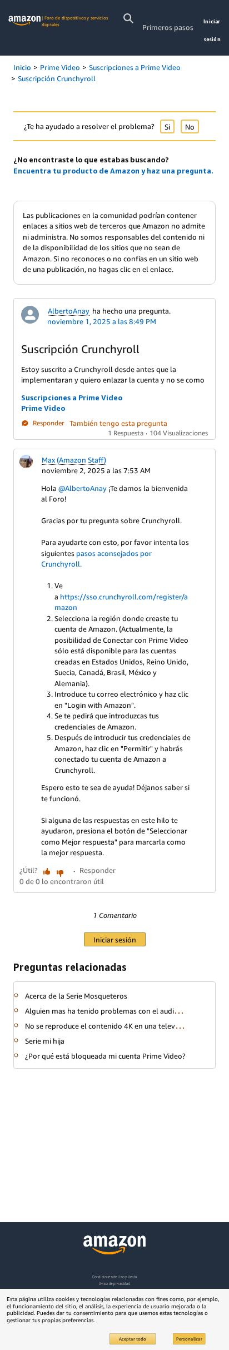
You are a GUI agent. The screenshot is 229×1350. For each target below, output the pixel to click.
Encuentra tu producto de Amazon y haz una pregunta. (113, 170)
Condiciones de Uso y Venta (114, 1277)
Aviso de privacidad (115, 1284)
